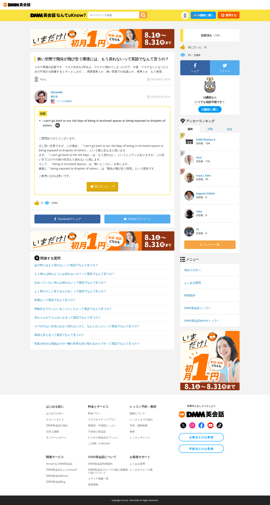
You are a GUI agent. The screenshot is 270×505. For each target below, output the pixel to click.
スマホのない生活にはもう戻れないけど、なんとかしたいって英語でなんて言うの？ (87, 326)
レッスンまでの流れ (141, 419)
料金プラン (94, 413)
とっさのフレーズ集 (141, 469)
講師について (137, 413)
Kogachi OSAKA (205, 193)
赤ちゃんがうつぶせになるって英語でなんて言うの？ (67, 317)
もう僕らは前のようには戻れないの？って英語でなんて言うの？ (74, 274)
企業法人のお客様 (201, 437)
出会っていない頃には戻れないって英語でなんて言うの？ (70, 282)
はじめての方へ (55, 413)
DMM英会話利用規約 (100, 463)
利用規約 (189, 295)
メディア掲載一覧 (98, 478)
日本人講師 (52, 431)
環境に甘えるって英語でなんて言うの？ (59, 335)
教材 (132, 431)
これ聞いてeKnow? (99, 443)
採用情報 (93, 484)
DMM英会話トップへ (197, 308)
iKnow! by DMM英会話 (59, 463)
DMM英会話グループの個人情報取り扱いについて (108, 471)
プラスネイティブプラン (102, 419)
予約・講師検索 (139, 425)
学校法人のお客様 (201, 448)
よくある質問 (192, 283)
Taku (199, 211)
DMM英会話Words (57, 476)
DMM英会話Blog (55, 481)
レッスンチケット (140, 437)
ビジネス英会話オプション (103, 437)
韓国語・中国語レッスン (102, 425)
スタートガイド (55, 419)
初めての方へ (192, 270)
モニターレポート (56, 437)
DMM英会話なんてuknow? (61, 469)
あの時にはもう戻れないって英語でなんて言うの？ (66, 265)
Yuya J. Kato (203, 175)
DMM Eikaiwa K (205, 139)
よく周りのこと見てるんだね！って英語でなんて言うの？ (70, 291)
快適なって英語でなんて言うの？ (55, 300)
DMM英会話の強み (57, 425)
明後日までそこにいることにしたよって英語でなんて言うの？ (73, 309)
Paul (199, 157)
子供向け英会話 (97, 431)
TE (197, 229)
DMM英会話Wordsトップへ (201, 320)
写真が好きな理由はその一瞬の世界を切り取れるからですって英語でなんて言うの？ (87, 343)
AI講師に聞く (205, 15)
